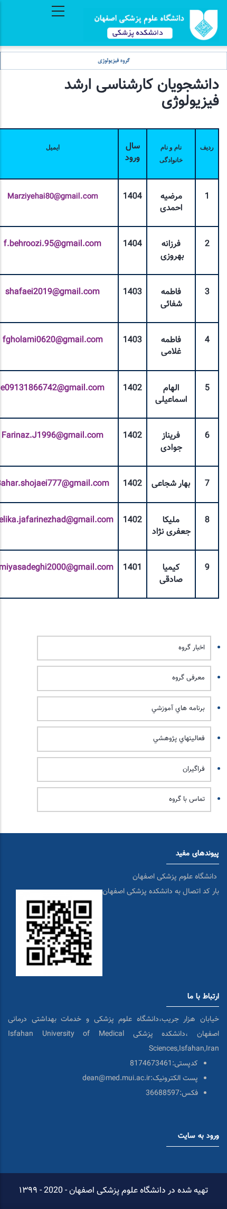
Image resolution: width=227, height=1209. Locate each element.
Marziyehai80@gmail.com (52, 197)
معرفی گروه (188, 678)
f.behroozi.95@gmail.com (52, 244)
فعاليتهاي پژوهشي (179, 738)
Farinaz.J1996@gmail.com (52, 435)
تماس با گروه (187, 799)
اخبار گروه (191, 648)
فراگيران (194, 769)
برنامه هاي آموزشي (178, 708)
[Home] (151, 9)
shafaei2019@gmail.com (52, 292)
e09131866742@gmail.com (53, 388)
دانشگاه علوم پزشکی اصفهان (176, 877)
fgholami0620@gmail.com (53, 340)
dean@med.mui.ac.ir (116, 1078)
